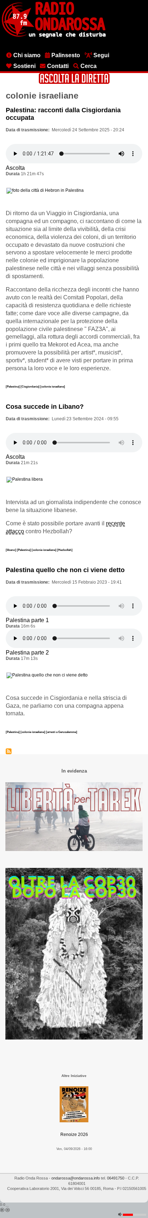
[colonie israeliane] (52, 386)
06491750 (115, 1178)
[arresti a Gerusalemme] (61, 732)
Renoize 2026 (74, 1134)
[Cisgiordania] (30, 386)
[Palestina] (13, 386)
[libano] (11, 550)
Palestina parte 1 (27, 620)
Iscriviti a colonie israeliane (8, 751)
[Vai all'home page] (54, 36)
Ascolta (15, 168)
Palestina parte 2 (27, 652)
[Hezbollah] (65, 550)
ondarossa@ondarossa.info (75, 1178)
